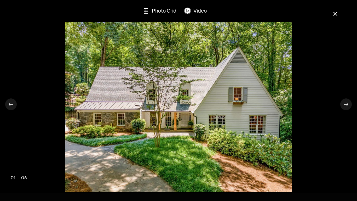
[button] (11, 104)
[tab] (159, 10)
